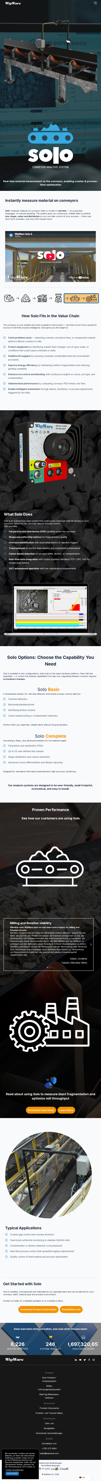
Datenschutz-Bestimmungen (50, 1463)
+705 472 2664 (49, 1448)
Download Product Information (38, 1309)
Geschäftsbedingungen (50, 1465)
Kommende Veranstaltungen (49, 1433)
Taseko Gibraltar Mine (74, 962)
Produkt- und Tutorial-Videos (49, 1413)
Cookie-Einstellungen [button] (15, 1470)
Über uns (49, 1423)
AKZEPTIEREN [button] (12, 1473)
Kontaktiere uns (71, 1309)
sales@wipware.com (49, 1453)
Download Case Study (41, 1110)
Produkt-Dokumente (49, 1408)
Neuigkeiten (49, 1428)
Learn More (66, 1110)
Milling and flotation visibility (30, 923)
